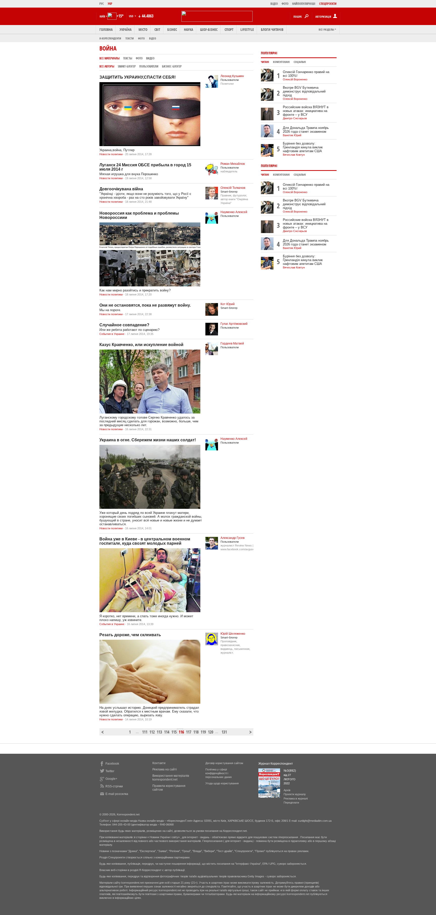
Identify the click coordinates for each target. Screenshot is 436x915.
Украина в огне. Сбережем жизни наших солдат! (147, 440)
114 (166, 732)
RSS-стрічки (114, 786)
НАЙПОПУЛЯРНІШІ (303, 4)
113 (159, 732)
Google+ (111, 779)
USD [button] (131, 16)
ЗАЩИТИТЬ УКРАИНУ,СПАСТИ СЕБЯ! (137, 77)
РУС (101, 4)
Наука (188, 29)
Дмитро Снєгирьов (295, 118)
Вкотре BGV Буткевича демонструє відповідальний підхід (304, 91)
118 (195, 732)
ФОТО (285, 4)
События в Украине (111, 333)
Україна (125, 29)
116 (181, 732)
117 (188, 732)
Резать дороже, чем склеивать (130, 635)
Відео (152, 38)
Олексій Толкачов (233, 188)
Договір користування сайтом (224, 763)
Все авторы (106, 66)
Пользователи (148, 66)
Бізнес (172, 29)
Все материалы (109, 58)
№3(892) (290, 770)
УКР (110, 4)
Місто (143, 29)
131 (224, 732)
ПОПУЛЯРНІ (269, 53)
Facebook (112, 763)
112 (151, 732)
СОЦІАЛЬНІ (300, 61)
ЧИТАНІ (265, 61)
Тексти (129, 38)
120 (210, 732)
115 (173, 732)
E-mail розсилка (116, 794)
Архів (287, 790)
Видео (150, 58)
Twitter (109, 771)
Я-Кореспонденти (110, 38)
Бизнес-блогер (172, 66)
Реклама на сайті (164, 769)
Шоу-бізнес (208, 29)
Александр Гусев (232, 538)
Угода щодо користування (222, 783)
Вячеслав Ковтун (294, 154)
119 (203, 732)
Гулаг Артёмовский (234, 324)
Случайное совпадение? (124, 325)
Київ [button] (102, 16)
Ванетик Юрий (292, 135)
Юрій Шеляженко (233, 633)
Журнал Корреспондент (275, 763)
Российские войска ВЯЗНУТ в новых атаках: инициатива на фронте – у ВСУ (306, 111)
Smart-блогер (127, 66)
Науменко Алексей (234, 212)
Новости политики (111, 154)
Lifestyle (247, 29)
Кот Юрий (228, 304)
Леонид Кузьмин (232, 76)
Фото (141, 38)
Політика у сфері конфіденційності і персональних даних (218, 773)
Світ (157, 29)
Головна (106, 29)
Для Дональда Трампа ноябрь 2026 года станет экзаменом (306, 129)
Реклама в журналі (296, 798)
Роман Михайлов (233, 164)
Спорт (229, 29)
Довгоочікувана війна (121, 189)
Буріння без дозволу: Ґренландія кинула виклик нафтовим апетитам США (303, 147)
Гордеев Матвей (232, 343)
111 (144, 732)
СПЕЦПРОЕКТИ (328, 4)
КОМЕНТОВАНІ (281, 61)
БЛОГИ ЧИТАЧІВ (272, 29)
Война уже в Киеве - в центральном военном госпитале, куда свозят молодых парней (144, 541)
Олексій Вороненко (295, 79)
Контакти (159, 763)
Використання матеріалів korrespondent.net (170, 777)
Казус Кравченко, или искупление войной (141, 344)
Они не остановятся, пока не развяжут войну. (145, 305)
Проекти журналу (295, 794)
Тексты (127, 58)
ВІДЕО (274, 4)
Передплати (291, 802)
